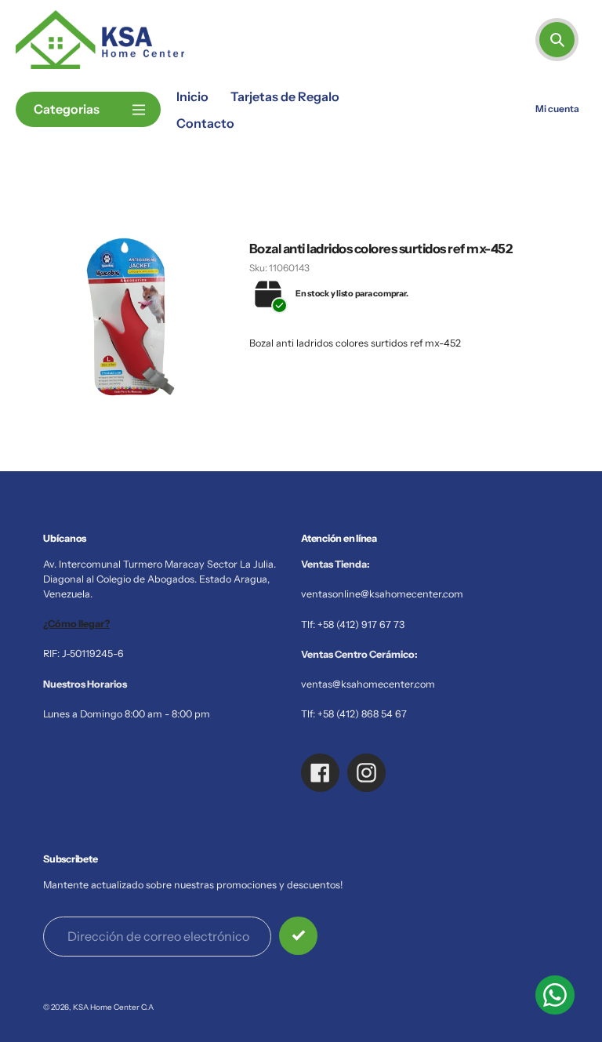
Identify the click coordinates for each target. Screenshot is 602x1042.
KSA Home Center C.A (113, 1006)
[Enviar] (298, 936)
